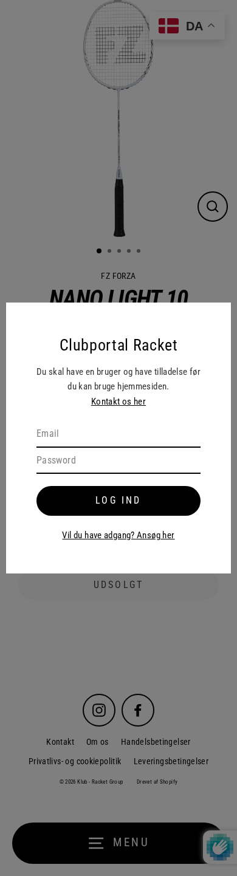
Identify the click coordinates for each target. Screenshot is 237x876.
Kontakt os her (118, 401)
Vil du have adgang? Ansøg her (118, 535)
